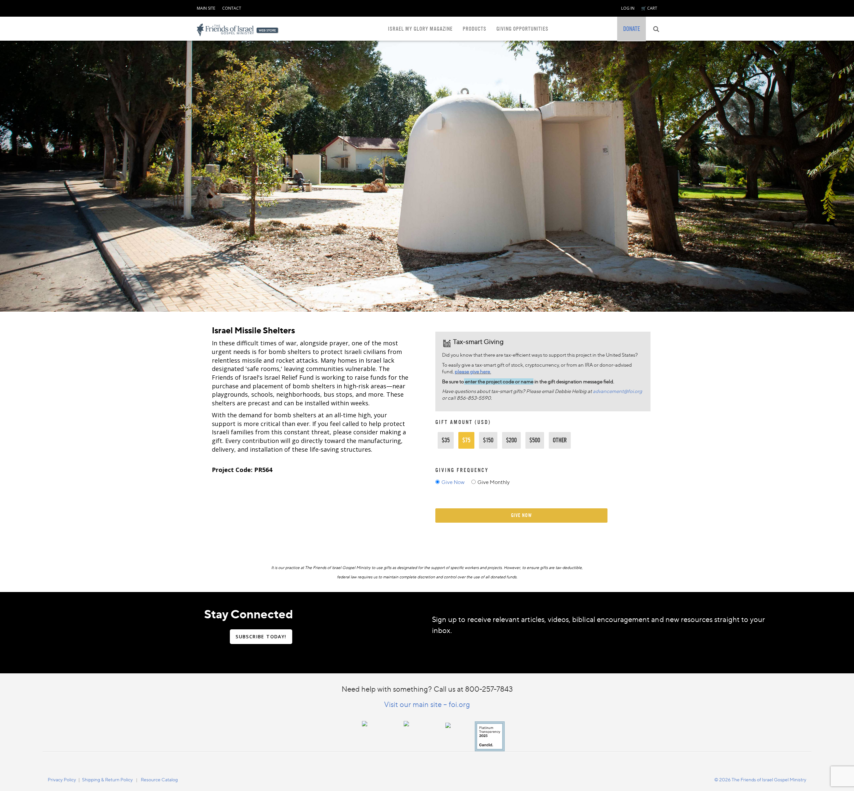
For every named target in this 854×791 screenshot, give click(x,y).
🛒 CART (649, 8)
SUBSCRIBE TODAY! (261, 636)
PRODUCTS (474, 29)
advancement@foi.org (617, 391)
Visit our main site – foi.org (427, 704)
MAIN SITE (206, 8)
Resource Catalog (159, 779)
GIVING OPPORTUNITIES (522, 29)
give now (521, 515)
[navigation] (206, 7)
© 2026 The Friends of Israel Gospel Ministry (760, 779)
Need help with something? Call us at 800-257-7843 (427, 688)
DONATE (631, 29)
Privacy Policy (62, 779)
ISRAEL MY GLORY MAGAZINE (420, 29)
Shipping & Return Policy (107, 779)
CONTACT (231, 8)
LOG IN (627, 8)
